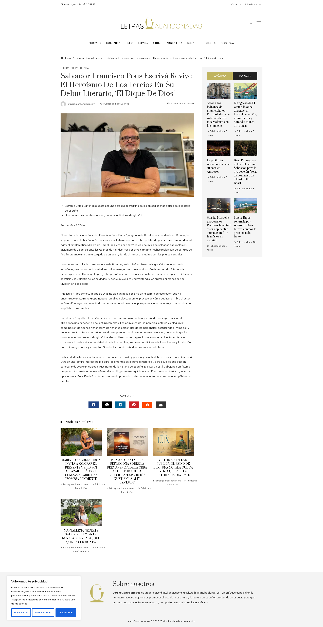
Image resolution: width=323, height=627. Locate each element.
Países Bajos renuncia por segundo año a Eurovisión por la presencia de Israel (245, 227)
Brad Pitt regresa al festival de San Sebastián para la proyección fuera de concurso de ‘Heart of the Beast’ (245, 172)
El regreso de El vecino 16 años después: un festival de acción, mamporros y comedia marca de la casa (245, 114)
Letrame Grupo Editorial (75, 68)
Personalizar (21, 612)
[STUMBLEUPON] (147, 405)
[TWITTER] (107, 404)
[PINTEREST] (134, 404)
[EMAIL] (161, 404)
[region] (44, 598)
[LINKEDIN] (120, 404)
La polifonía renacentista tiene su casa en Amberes (218, 166)
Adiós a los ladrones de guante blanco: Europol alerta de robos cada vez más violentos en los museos (218, 114)
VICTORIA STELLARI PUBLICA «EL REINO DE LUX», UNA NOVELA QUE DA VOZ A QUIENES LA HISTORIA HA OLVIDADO (173, 467)
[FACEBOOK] (93, 404)
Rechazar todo (43, 612)
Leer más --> (199, 602)
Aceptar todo (66, 612)
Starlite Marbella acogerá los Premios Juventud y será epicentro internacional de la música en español (218, 229)
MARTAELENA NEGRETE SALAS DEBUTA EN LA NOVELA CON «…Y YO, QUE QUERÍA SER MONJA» (81, 536)
